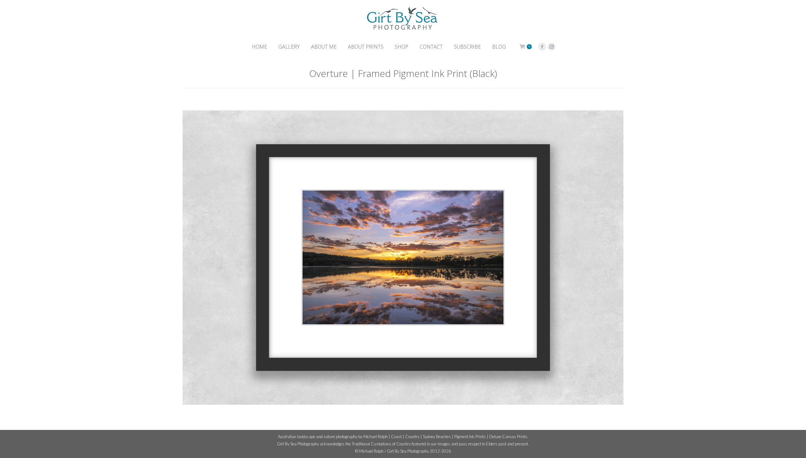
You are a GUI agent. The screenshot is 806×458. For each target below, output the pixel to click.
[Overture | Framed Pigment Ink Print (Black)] (403, 257)
